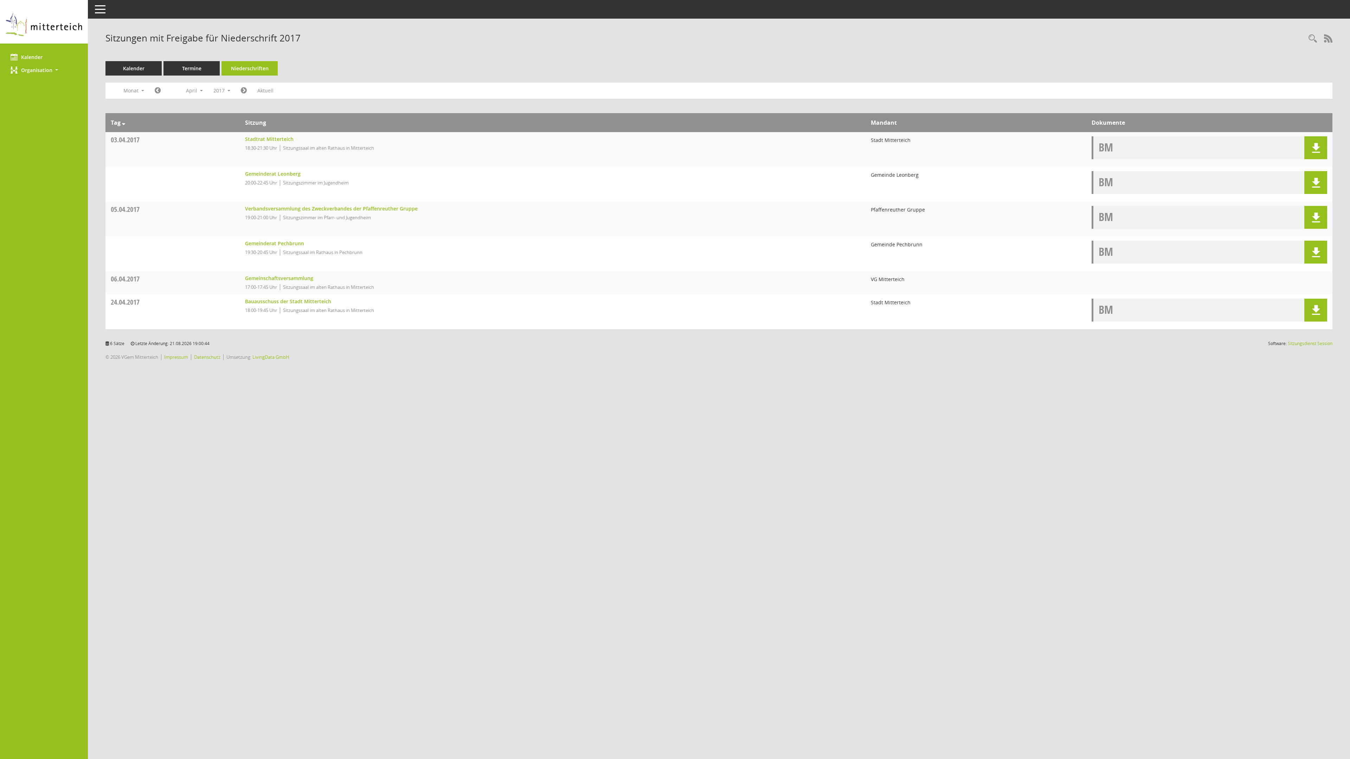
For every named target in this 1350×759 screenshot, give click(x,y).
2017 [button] (219, 90)
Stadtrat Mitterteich (269, 139)
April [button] (192, 90)
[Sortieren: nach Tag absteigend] (123, 122)
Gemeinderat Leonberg (273, 173)
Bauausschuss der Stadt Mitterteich (288, 301)
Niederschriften (250, 68)
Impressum (176, 357)
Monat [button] (131, 90)
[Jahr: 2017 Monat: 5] (244, 90)
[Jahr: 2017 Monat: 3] (157, 90)
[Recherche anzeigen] (1312, 39)
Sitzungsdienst (1310, 343)
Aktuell (265, 90)
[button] (44, 70)
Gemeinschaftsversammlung (279, 278)
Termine (191, 68)
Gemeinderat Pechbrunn (274, 243)
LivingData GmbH (270, 357)
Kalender (32, 57)
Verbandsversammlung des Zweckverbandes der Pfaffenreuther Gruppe (331, 208)
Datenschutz (207, 357)
